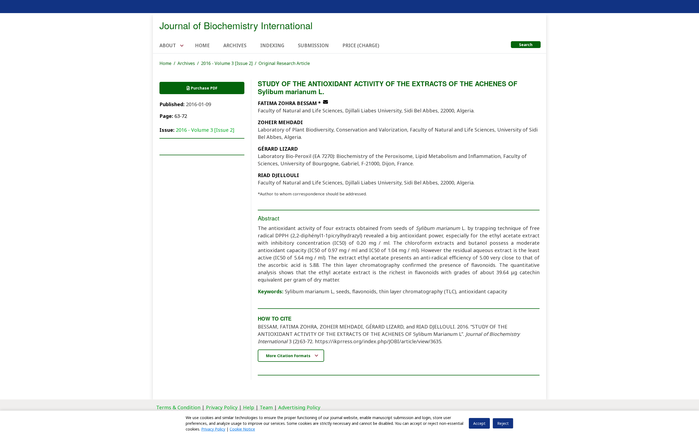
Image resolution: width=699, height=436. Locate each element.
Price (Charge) (360, 45)
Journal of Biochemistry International (236, 25)
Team (266, 407)
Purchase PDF (203, 88)
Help (248, 407)
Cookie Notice (242, 429)
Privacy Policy (222, 407)
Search (525, 44)
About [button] (168, 45)
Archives (235, 45)
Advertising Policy (299, 407)
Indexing (272, 45)
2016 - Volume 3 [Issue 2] (227, 63)
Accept (479, 423)
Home (202, 45)
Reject (503, 423)
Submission (313, 45)
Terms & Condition (178, 407)
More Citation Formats (289, 355)
